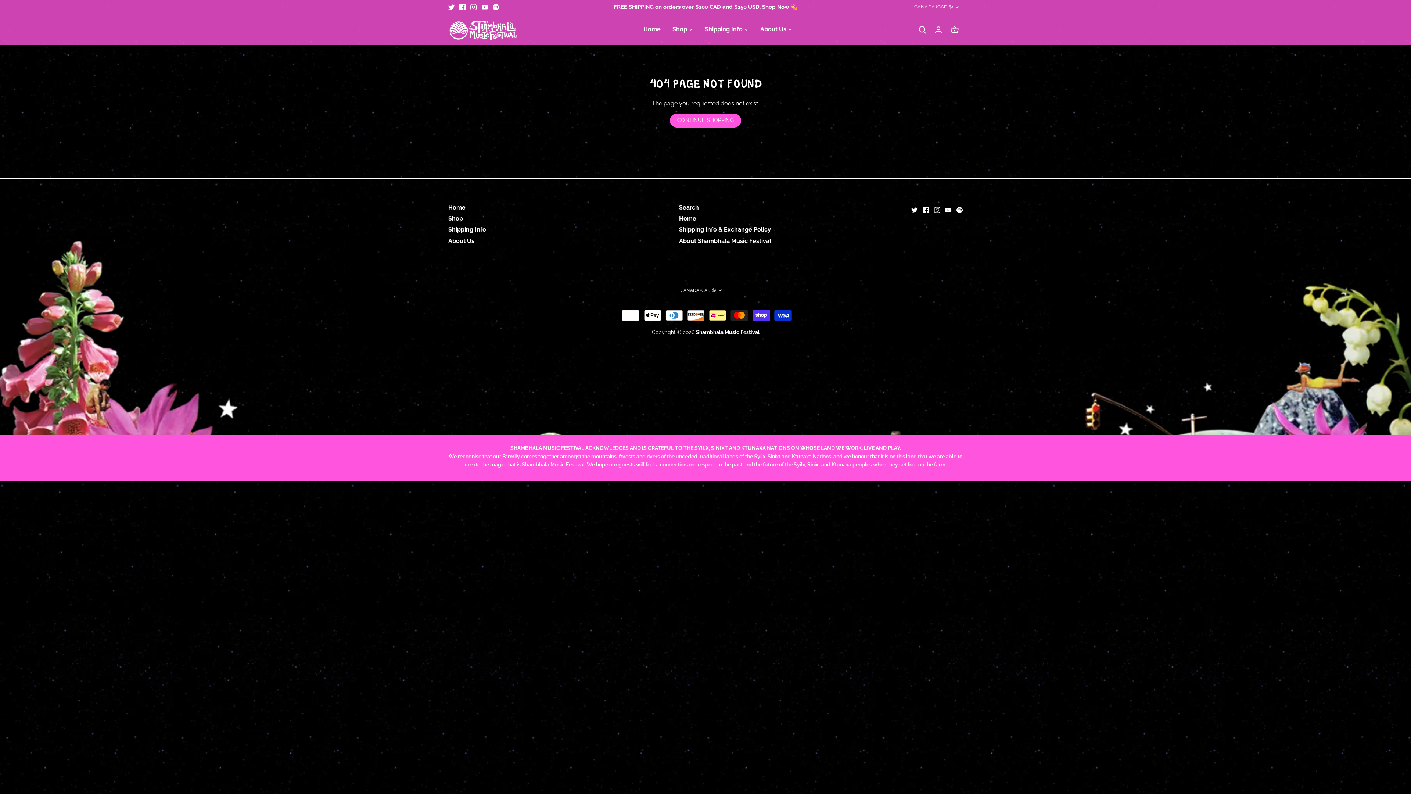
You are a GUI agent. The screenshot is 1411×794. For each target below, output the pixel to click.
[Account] (938, 29)
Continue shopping (705, 120)
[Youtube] (485, 7)
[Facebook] (462, 7)
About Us (461, 240)
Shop (455, 218)
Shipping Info (467, 229)
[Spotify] (496, 7)
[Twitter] (451, 7)
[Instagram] (473, 7)
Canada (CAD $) (933, 7)
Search (689, 207)
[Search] (922, 29)
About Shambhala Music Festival (725, 240)
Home (457, 207)
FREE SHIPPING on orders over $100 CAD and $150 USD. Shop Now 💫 (706, 7)
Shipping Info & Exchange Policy (725, 229)
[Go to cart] (954, 29)
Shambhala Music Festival (728, 332)
